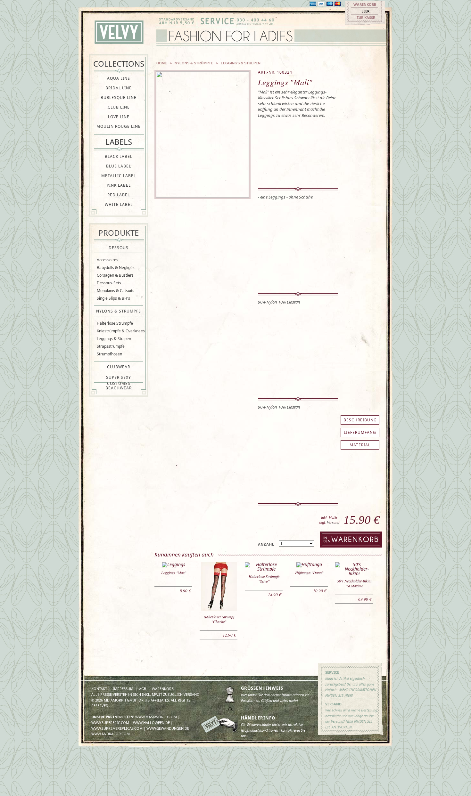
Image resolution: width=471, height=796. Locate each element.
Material (360, 445)
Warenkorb (364, 4)
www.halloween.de (151, 722)
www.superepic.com (110, 722)
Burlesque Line (118, 97)
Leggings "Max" (173, 572)
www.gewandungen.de (167, 728)
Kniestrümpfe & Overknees (121, 331)
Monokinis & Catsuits (115, 290)
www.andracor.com (110, 733)
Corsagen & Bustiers (115, 275)
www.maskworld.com (156, 716)
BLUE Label (118, 166)
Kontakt (99, 688)
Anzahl (266, 544)
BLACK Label (118, 156)
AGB (142, 688)
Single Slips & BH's (113, 298)
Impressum (123, 688)
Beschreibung (360, 420)
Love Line (118, 116)
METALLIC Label (118, 175)
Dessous (118, 247)
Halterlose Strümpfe (115, 323)
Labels (118, 141)
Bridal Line (118, 88)
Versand (333, 522)
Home (161, 63)
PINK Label (119, 185)
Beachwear (118, 388)
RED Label (118, 195)
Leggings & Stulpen (114, 338)
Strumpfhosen (109, 354)
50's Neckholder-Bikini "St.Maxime (354, 583)
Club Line (119, 107)
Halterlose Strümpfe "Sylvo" (264, 579)
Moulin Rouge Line (118, 126)
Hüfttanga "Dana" (309, 572)
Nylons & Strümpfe (118, 311)
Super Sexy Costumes (118, 377)
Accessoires (107, 260)
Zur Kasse (366, 17)
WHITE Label (119, 204)
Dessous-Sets (109, 283)
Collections (118, 63)
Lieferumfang (360, 432)
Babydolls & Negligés (116, 267)
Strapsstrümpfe (111, 346)
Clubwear (118, 367)
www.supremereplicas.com (117, 728)
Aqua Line (118, 78)
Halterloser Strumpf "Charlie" (218, 619)
